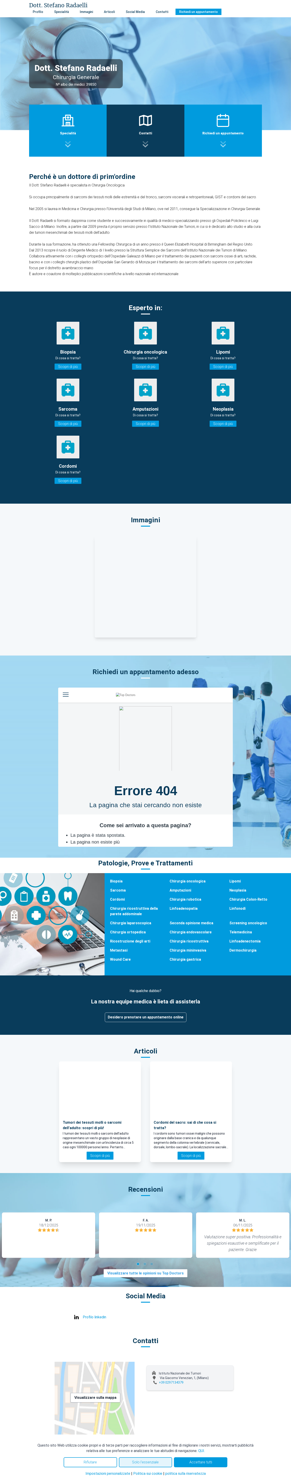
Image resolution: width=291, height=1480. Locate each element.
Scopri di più (68, 366)
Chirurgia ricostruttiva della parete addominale (134, 911)
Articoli (109, 12)
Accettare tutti (200, 1462)
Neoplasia (237, 890)
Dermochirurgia (242, 950)
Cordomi (117, 899)
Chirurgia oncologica (188, 881)
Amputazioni (180, 890)
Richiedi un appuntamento (198, 12)
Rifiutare (90, 1462)
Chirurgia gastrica (185, 959)
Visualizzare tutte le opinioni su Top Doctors (145, 1273)
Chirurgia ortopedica (128, 932)
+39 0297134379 (171, 1382)
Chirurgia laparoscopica (130, 923)
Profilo (38, 12)
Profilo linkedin (94, 1317)
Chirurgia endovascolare (191, 932)
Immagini (86, 12)
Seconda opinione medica (191, 923)
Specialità (61, 12)
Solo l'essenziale (145, 1462)
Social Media (135, 12)
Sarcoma (118, 890)
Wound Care (120, 959)
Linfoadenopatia (184, 908)
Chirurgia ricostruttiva (189, 941)
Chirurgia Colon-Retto (248, 899)
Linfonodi (237, 908)
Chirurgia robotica (185, 899)
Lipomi (235, 881)
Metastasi (119, 950)
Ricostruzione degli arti (130, 941)
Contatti (162, 12)
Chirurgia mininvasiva (188, 950)
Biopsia (116, 881)
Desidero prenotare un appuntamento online (145, 1017)
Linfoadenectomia (245, 941)
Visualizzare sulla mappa (95, 1397)
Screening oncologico (248, 923)
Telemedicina (240, 932)
